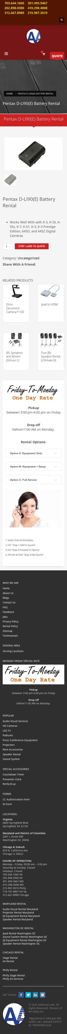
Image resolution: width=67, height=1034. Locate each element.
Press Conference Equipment (20, 740)
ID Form (7, 804)
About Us (8, 593)
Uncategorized (28, 258)
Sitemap (8, 631)
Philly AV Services (13, 978)
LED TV (7, 730)
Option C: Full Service (23, 479)
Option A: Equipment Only (26, 453)
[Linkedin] (35, 995)
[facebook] (21, 995)
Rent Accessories (13, 749)
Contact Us (9, 602)
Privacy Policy (11, 621)
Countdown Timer (13, 774)
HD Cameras (10, 725)
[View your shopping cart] (43, 54)
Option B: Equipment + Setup (28, 466)
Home (6, 588)
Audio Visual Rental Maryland (20, 909)
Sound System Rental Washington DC (25, 936)
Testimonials (10, 635)
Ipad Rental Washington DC (19, 933)
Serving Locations (13, 651)
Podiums (8, 735)
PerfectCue (9, 784)
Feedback (8, 612)
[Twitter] (28, 995)
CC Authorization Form (16, 799)
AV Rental (8, 961)
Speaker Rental (12, 754)
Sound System (11, 759)
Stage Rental (10, 957)
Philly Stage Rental (14, 975)
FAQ (5, 607)
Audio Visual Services (15, 721)
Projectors (9, 744)
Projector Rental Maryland (18, 912)
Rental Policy (10, 626)
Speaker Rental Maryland (18, 919)
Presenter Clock (12, 779)
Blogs (6, 597)
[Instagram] (42, 995)
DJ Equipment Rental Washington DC (25, 940)
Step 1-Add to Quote (31, 246)
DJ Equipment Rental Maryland (21, 916)
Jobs (5, 616)
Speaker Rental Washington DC (21, 943)
